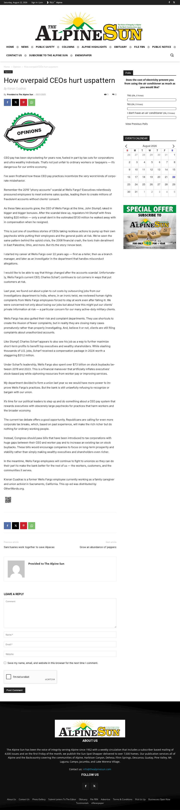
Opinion (17, 66)
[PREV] (126, 146)
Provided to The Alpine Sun (20, 94)
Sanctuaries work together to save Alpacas (29, 547)
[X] (174, 3)
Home (7, 66)
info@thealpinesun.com (97, 769)
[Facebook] (169, 3)
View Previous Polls (137, 124)
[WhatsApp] (31, 102)
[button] (172, 55)
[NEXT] (172, 146)
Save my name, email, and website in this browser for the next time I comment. (53, 662)
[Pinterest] (23, 102)
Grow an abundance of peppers (98, 547)
